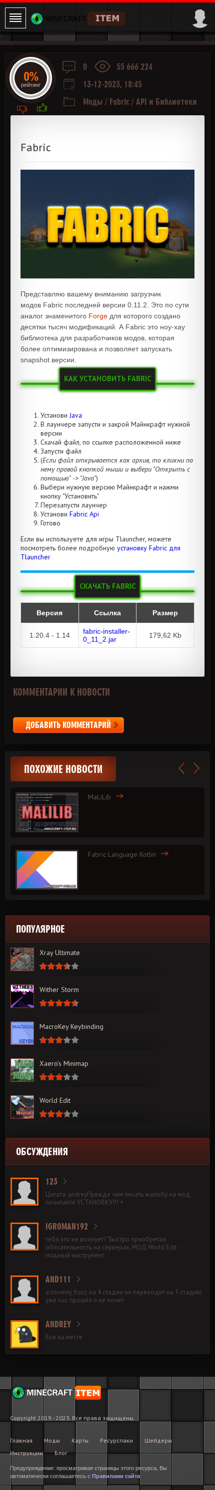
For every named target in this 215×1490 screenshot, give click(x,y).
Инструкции (26, 1453)
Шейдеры (158, 1440)
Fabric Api (84, 513)
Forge (98, 316)
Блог (61, 1453)
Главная (21, 1440)
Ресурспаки (116, 1440)
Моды (93, 101)
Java (76, 415)
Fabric (120, 101)
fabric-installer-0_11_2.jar (106, 635)
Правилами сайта (116, 1476)
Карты (80, 1440)
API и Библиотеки (166, 101)
